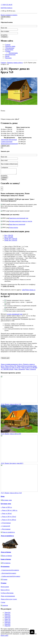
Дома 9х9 (7, 625)
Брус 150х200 (8, 237)
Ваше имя (4, 28)
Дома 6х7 (7, 614)
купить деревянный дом (14, 314)
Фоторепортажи (10, 54)
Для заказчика (9, 48)
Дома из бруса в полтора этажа (26, 366)
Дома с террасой (30, 369)
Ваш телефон (5, 31)
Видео (7, 56)
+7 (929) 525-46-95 (6, 4)
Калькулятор (9, 49)
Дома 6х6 (7, 612)
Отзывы (7, 51)
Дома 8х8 (7, 622)
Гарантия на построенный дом (18, 218)
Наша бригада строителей (17, 224)
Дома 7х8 (7, 619)
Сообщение (4, 167)
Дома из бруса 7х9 (10, 366)
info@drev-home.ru (6, 8)
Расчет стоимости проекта (9, 15)
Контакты (8, 58)
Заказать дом (5, 145)
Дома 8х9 (7, 624)
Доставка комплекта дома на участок (20, 221)
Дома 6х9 (7, 617)
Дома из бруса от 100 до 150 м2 (10, 367)
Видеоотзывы (13, 53)
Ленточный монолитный (9, 139)
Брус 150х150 (8, 235)
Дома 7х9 (7, 620)
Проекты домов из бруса (15, 62)
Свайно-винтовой (6, 141)
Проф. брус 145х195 (10, 240)
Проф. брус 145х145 (10, 238)
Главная (7, 44)
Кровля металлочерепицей (9, 143)
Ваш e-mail (4, 160)
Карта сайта (4, 635)
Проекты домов (10, 46)
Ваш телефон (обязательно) (9, 164)
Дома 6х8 (7, 616)
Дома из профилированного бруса (11, 364)
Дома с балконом (19, 369)
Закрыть (3, 179)
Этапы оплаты (13, 227)
